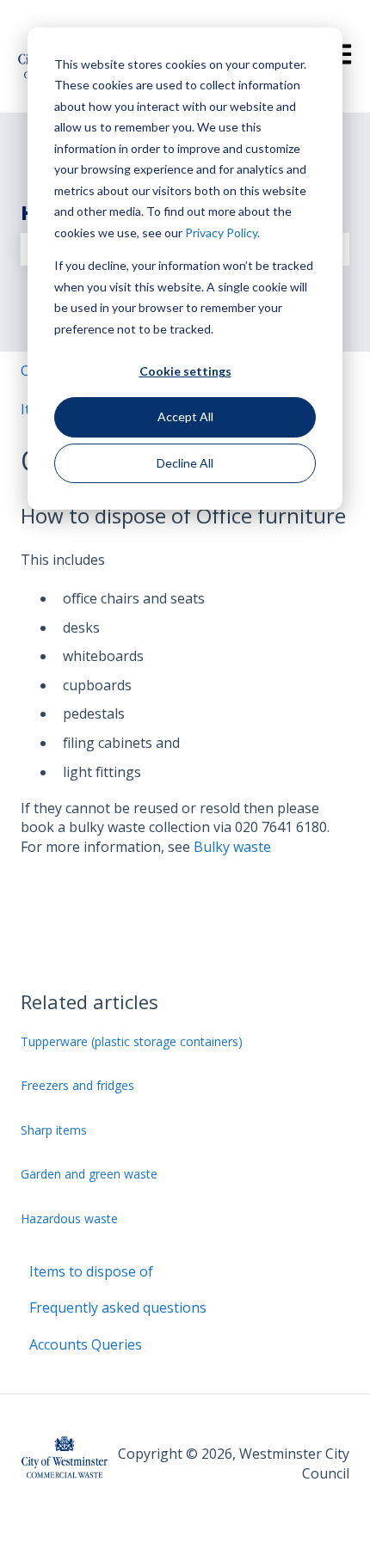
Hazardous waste (69, 1218)
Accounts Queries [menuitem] (85, 1344)
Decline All (185, 463)
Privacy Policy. (222, 232)
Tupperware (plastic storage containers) (132, 1041)
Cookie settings (185, 371)
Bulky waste (232, 846)
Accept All (185, 416)
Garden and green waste (89, 1174)
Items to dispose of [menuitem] (91, 1271)
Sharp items (54, 1130)
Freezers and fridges (77, 1085)
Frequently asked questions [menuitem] (118, 1307)
